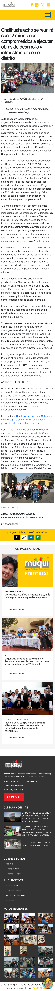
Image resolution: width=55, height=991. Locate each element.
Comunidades (10, 719)
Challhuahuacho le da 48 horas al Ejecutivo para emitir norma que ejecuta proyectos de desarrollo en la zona (27, 420)
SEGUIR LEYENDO (16, 609)
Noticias (20, 591)
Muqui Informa (10, 591)
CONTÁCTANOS (14, 797)
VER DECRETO (9, 507)
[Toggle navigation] (47, 15)
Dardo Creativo (41, 988)
